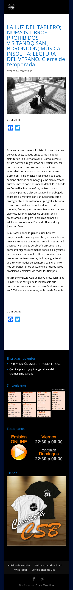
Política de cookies (18, 565)
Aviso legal (20, 569)
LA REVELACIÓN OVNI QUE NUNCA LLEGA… (35, 363)
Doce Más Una (45, 585)
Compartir (35, 128)
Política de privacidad (48, 565)
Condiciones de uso (43, 569)
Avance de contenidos (19, 71)
